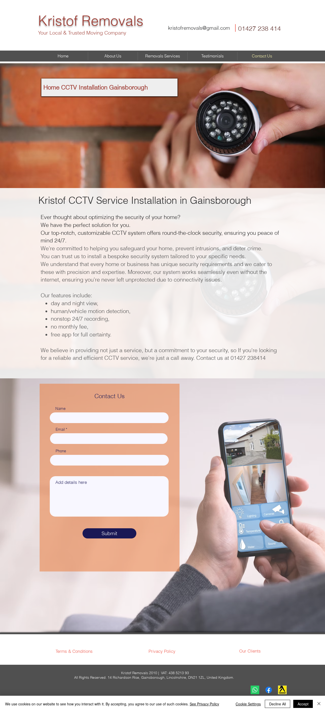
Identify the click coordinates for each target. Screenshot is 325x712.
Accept (303, 703)
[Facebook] (268, 690)
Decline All (277, 703)
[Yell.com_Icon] (282, 690)
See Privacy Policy (204, 703)
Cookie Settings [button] (248, 703)
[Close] (319, 704)
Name (60, 408)
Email (60, 429)
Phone (61, 451)
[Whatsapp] (255, 690)
